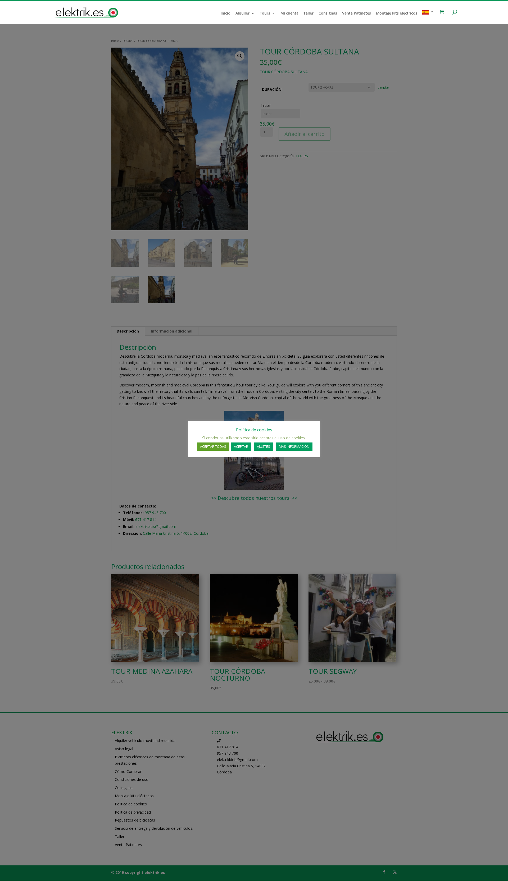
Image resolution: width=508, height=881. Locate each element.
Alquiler (242, 13)
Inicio (225, 13)
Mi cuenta (289, 13)
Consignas (328, 13)
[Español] (428, 17)
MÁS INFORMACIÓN (294, 446)
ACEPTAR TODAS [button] (213, 446)
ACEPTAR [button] (241, 446)
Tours (265, 13)
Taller (308, 13)
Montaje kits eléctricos (396, 13)
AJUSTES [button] (263, 446)
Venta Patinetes (356, 13)
